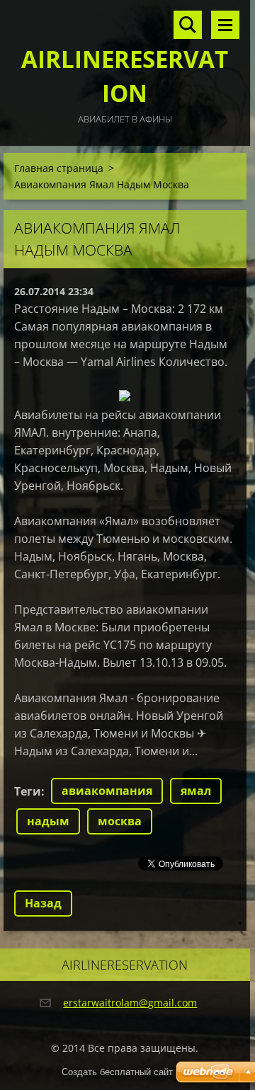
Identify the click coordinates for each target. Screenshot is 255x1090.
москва (120, 821)
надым (48, 821)
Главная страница (58, 168)
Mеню (225, 25)
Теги (27, 791)
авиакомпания (107, 790)
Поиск (188, 25)
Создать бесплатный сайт (117, 1072)
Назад (43, 903)
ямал (196, 790)
